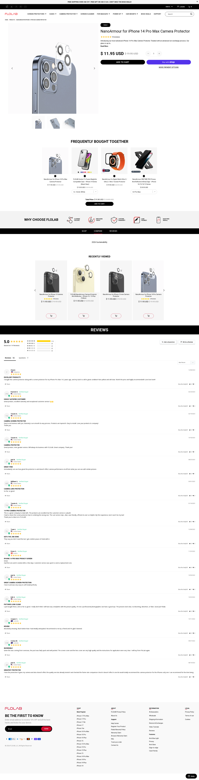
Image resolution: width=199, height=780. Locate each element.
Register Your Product (118, 726)
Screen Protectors (36, 14)
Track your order (116, 742)
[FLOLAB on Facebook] (16, 6)
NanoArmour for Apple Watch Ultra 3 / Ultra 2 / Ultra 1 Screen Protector (114, 180)
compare (98, 231)
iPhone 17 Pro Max (83, 716)
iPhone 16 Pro (81, 734)
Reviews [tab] (8, 358)
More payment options (169, 67)
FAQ (112, 739)
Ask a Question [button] (169, 342)
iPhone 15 (80, 753)
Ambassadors (153, 712)
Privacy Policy (189, 712)
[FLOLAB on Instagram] (20, 6)
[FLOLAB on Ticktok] (7, 6)
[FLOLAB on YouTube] (11, 6)
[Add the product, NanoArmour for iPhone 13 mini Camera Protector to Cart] (116, 316)
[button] (190, 384)
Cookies (187, 719)
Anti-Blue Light (154, 738)
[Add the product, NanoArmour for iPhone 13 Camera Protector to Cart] (51, 316)
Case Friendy (153, 751)
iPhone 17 (80, 725)
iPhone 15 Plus (81, 750)
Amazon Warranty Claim (119, 736)
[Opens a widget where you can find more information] (191, 776)
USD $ (168, 6)
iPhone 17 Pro (81, 719)
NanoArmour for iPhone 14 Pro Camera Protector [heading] (148, 295)
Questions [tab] (22, 358)
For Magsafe (102, 14)
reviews (113, 231)
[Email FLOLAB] (25, 6)
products (12, 19)
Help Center (115, 723)
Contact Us (114, 745)
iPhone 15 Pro (81, 747)
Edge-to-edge (153, 748)
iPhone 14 (80, 766)
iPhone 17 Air (81, 722)
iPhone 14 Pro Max (83, 756)
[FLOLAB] (11, 14)
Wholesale (152, 715)
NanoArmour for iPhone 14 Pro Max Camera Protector (31, 19)
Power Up (117, 14)
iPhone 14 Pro (81, 759)
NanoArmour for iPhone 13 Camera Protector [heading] (51, 295)
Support (157, 14)
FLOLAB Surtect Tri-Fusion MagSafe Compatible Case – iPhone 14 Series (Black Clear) (85, 181)
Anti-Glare (152, 744)
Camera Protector (67, 14)
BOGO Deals (146, 14)
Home (6, 19)
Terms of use (189, 715)
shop (84, 231)
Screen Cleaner (87, 14)
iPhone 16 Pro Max (83, 731)
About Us (114, 715)
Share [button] (8, 384)
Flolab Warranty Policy (118, 729)
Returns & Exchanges (156, 723)
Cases (52, 14)
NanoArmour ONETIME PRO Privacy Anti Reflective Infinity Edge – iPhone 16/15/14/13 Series (144, 181)
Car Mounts (131, 14)
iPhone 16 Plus (81, 738)
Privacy (151, 741)
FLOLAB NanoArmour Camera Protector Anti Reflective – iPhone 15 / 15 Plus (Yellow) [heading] (84, 296)
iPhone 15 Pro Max (83, 744)
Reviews (152, 730)
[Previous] (12, 68)
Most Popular (81, 712)
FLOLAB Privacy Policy (118, 712)
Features (152, 734)
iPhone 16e (80, 728)
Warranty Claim (116, 733)
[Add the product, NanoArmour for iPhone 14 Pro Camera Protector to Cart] (148, 316)
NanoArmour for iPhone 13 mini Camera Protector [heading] (116, 295)
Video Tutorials (154, 727)
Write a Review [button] (188, 342)
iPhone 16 (80, 741)
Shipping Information (156, 719)
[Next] (94, 68)
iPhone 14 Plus (81, 762)
